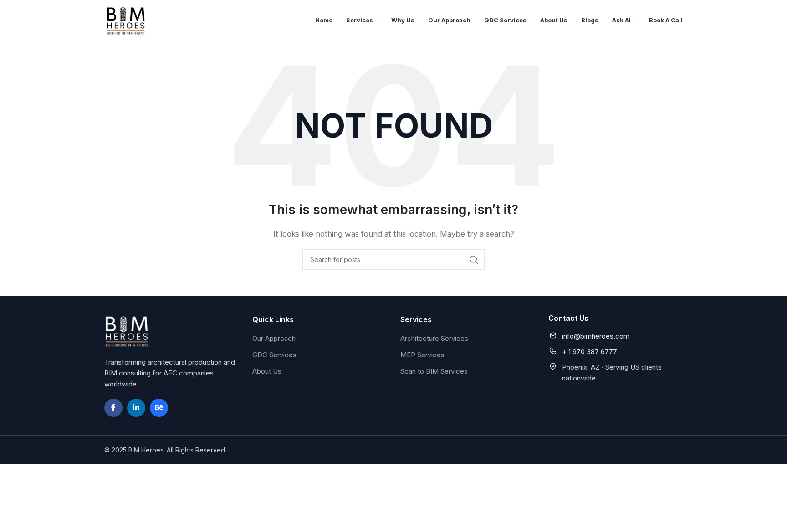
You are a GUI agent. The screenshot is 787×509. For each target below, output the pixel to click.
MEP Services (422, 354)
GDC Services (274, 354)
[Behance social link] (159, 408)
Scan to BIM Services (434, 371)
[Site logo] (126, 19)
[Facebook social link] (113, 408)
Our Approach (274, 338)
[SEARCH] (474, 259)
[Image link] (127, 330)
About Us (266, 371)
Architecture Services (434, 338)
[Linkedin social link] (136, 408)
